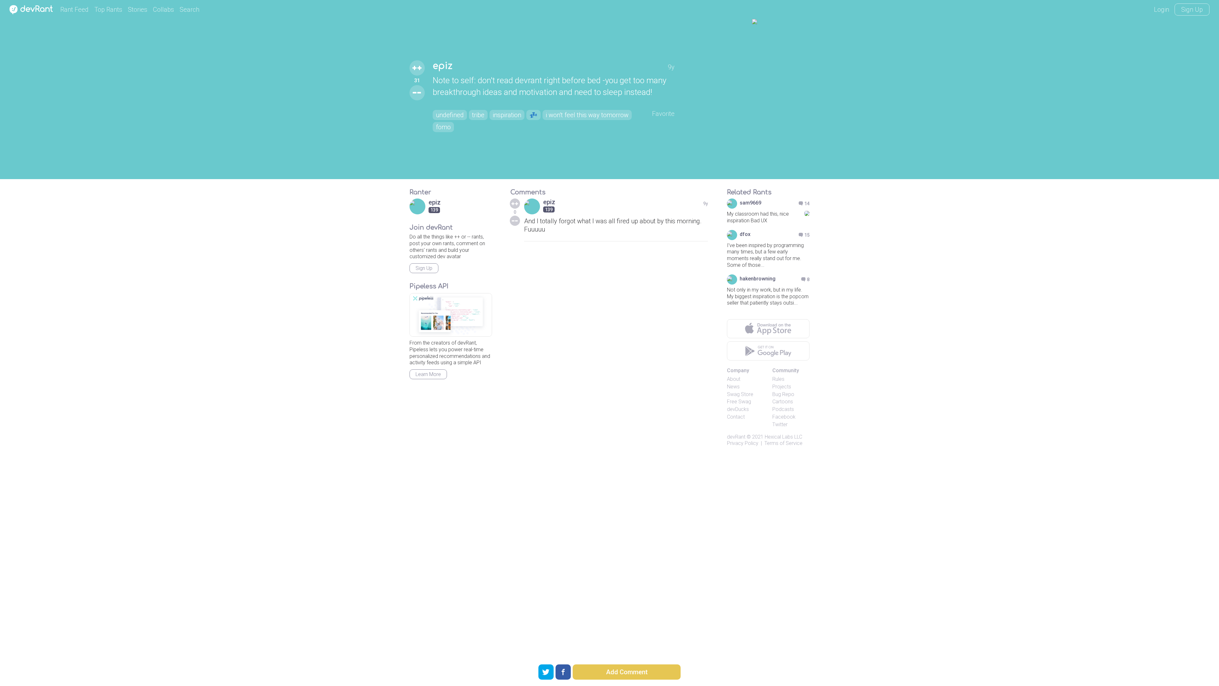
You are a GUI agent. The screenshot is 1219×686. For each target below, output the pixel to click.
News (733, 387)
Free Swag (739, 402)
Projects (781, 387)
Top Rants (108, 9)
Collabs (163, 9)
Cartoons (782, 402)
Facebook (784, 417)
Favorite (663, 114)
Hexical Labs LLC (783, 437)
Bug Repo (783, 394)
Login (1161, 9)
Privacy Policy (742, 443)
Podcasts (783, 409)
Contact (736, 417)
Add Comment (627, 672)
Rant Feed (74, 9)
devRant (736, 437)
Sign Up (1192, 9)
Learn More (428, 374)
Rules (778, 379)
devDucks (738, 409)
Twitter (780, 424)
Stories (137, 9)
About (733, 379)
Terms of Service (783, 443)
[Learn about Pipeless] (451, 315)
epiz (442, 66)
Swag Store (740, 394)
